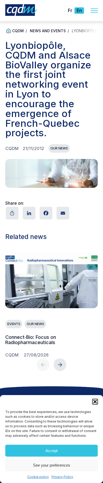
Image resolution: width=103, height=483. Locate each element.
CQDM (18, 31)
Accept (51, 450)
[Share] (11, 213)
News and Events (48, 31)
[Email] (62, 213)
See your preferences (51, 465)
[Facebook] (45, 213)
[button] (95, 401)
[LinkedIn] (28, 213)
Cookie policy (38, 477)
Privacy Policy (62, 477)
